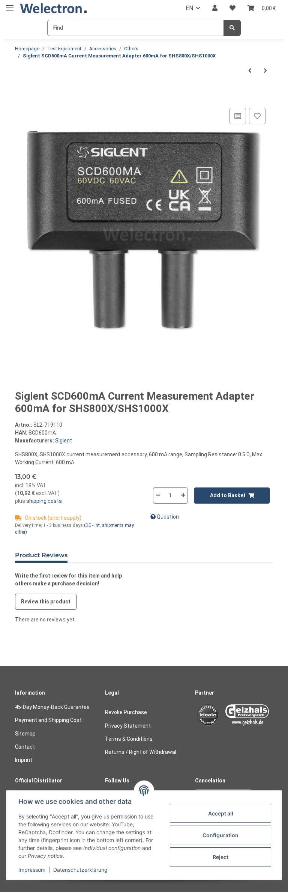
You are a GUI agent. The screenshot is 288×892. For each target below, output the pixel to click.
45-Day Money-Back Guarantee (52, 707)
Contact (25, 747)
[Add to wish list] (257, 116)
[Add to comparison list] (238, 116)
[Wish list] (233, 8)
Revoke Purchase (126, 712)
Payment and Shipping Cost (48, 720)
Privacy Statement (128, 726)
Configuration (220, 835)
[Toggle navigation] (10, 4)
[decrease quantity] (157, 495)
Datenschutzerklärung (80, 869)
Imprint (23, 760)
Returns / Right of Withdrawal (140, 752)
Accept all (220, 813)
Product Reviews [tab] (41, 555)
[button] (215, 8)
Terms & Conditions (129, 739)
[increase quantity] (183, 495)
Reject (220, 857)
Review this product (45, 602)
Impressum (31, 869)
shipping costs (43, 501)
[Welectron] (54, 8)
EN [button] (189, 8)
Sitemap (25, 734)
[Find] (232, 28)
